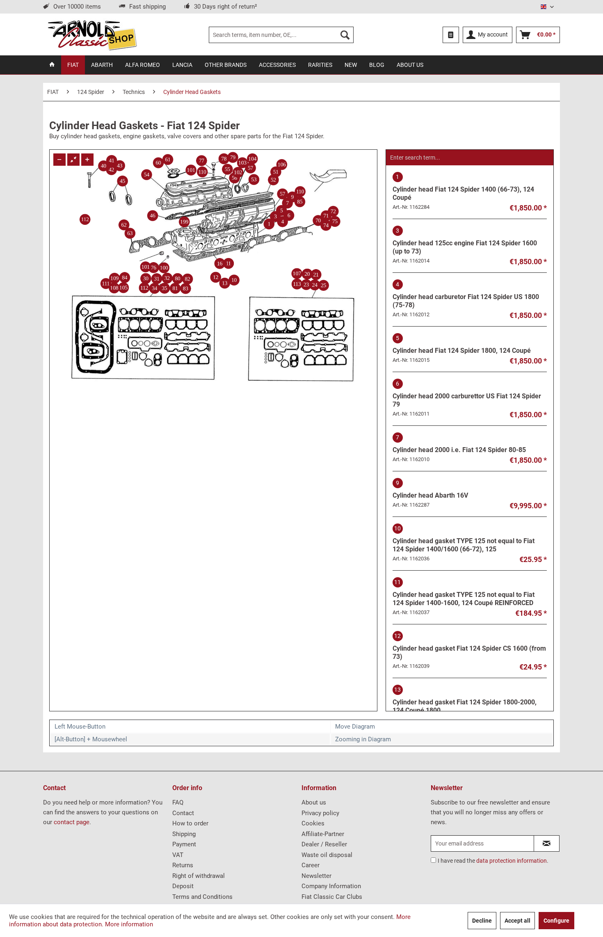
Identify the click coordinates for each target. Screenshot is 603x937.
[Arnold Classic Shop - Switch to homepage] (92, 34)
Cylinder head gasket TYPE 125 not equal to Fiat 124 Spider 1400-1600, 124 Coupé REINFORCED (463, 593)
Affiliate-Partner (323, 834)
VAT (177, 855)
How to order (190, 823)
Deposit (183, 886)
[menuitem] (281, 35)
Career (311, 865)
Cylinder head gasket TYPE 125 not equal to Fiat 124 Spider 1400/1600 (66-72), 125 (463, 539)
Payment (184, 844)
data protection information (511, 860)
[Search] (345, 35)
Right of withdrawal (198, 876)
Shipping (184, 834)
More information (129, 924)
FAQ (177, 802)
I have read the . (493, 860)
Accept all (517, 920)
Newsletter (316, 876)
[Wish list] (451, 35)
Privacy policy (320, 813)
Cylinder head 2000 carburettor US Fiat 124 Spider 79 (467, 394)
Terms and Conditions (202, 896)
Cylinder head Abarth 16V (430, 489)
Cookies (313, 823)
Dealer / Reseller (324, 844)
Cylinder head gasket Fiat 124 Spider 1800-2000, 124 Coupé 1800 (465, 700)
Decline (482, 920)
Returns (182, 865)
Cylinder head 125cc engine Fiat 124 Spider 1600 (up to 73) (465, 241)
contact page (71, 822)
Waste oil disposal (327, 855)
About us (314, 802)
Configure (556, 920)
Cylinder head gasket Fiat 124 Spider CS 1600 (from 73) (469, 646)
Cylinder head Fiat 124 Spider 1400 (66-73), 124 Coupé (463, 187)
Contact (183, 813)
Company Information (331, 886)
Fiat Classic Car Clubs (332, 896)
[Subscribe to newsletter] (547, 843)
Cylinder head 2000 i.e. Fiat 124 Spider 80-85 (459, 444)
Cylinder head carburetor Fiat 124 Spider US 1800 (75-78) (466, 295)
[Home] (52, 64)
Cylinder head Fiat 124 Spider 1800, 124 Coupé (462, 344)
